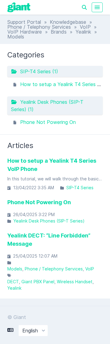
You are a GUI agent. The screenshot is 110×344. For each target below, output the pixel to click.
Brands (59, 32)
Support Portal (24, 22)
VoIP (85, 27)
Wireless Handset (75, 281)
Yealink (83, 32)
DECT (13, 281)
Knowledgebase (68, 22)
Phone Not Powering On (48, 122)
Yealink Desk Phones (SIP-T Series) (49, 220)
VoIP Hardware (24, 32)
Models (14, 268)
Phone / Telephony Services (39, 27)
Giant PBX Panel (37, 281)
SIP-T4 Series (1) (37, 71)
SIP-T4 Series (80, 187)
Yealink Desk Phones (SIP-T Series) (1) (47, 105)
